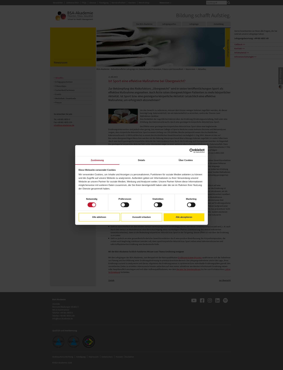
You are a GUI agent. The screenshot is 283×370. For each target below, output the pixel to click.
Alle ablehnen (99, 217)
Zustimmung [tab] (97, 160)
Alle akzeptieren (184, 217)
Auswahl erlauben (141, 217)
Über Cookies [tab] (186, 160)
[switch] (125, 205)
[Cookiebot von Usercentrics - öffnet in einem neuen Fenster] (192, 150)
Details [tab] (141, 160)
